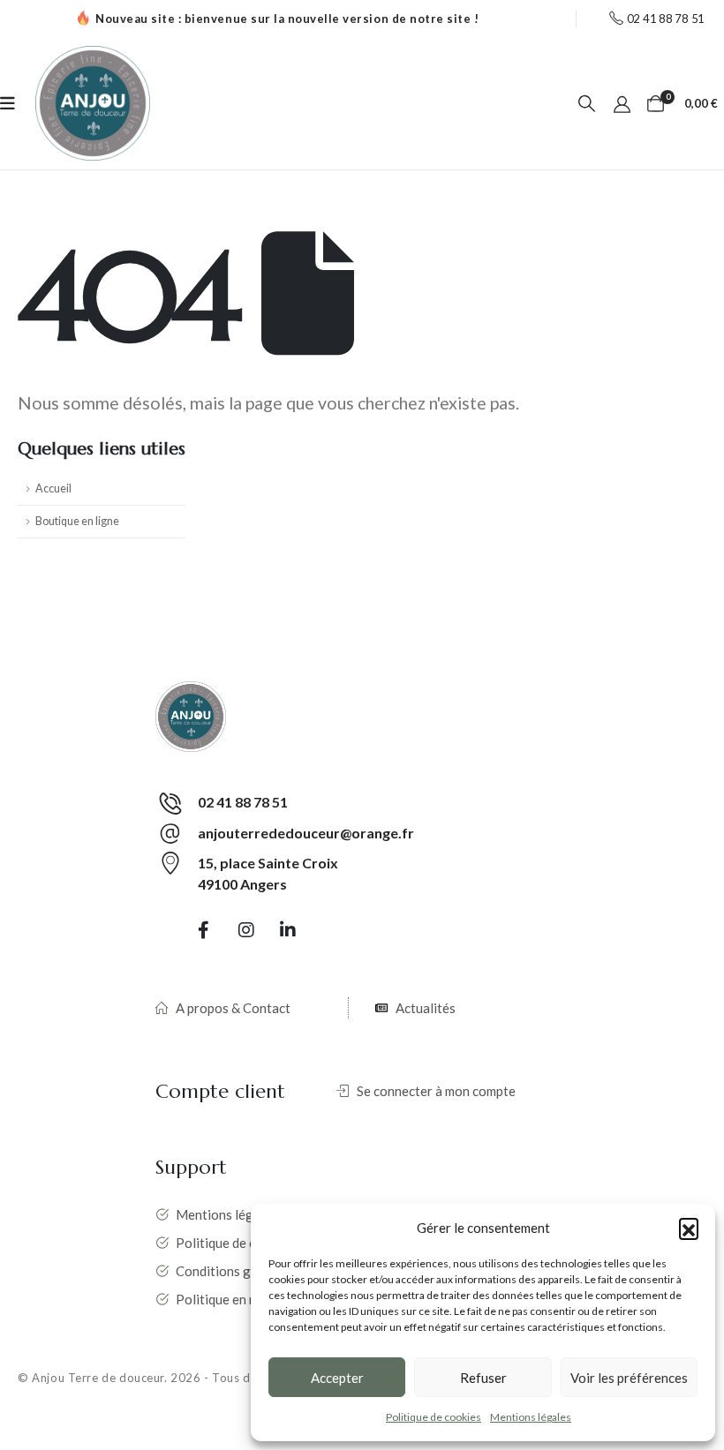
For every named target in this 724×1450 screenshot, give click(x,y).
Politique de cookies (433, 1417)
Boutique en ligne (77, 521)
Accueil (53, 488)
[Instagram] (246, 929)
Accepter (337, 1378)
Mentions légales (530, 1417)
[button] (689, 1227)
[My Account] (622, 103)
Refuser (483, 1378)
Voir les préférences (629, 1378)
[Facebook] (204, 929)
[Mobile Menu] (7, 103)
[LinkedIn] (288, 929)
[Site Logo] (92, 103)
